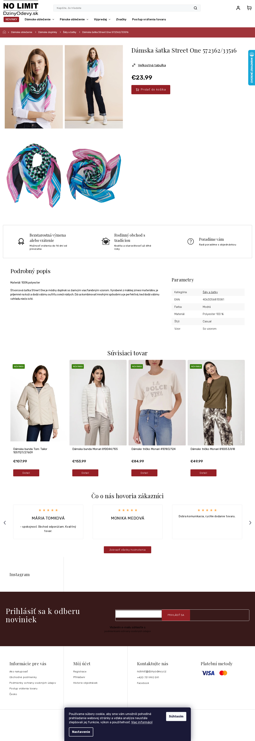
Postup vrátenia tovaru (23, 688)
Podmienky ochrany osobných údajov (32, 682)
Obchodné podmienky (23, 677)
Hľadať (195, 8)
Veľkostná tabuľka (152, 65)
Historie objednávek (85, 682)
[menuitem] (11, 19)
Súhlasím (176, 716)
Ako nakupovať (18, 671)
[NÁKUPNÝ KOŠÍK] (248, 8)
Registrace (80, 671)
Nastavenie (81, 732)
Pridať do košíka (153, 89)
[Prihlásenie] (238, 8)
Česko (13, 694)
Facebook (143, 682)
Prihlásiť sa (176, 615)
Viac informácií (142, 722)
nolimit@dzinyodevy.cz (151, 671)
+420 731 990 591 (148, 677)
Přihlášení (79, 677)
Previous (5, 522)
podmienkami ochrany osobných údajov (127, 631)
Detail (26, 472)
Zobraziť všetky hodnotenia (127, 549)
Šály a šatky (210, 292)
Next (251, 522)
